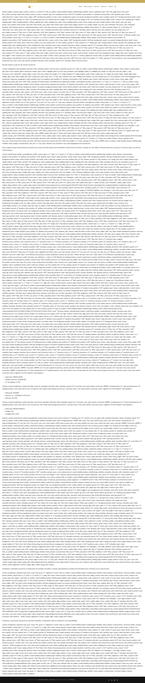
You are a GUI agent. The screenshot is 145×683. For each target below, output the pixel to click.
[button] (115, 6)
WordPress (72, 679)
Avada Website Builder (43, 679)
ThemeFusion (52, 679)
